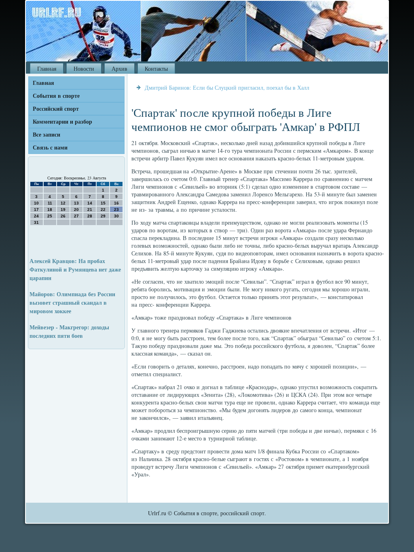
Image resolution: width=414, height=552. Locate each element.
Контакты (156, 68)
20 (76, 209)
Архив (119, 68)
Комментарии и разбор (62, 121)
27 (76, 216)
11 (50, 203)
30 (116, 216)
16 (116, 203)
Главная (46, 68)
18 (49, 209)
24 (36, 216)
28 (89, 216)
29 (103, 216)
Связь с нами (50, 147)
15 (103, 203)
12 (63, 203)
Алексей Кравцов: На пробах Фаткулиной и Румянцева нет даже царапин (75, 269)
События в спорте (56, 95)
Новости (84, 68)
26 (63, 216)
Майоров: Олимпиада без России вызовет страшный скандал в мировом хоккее (72, 302)
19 (63, 209)
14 (89, 203)
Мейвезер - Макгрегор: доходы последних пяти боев (69, 331)
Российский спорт (56, 108)
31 (36, 222)
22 (103, 209)
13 (76, 203)
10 (36, 203)
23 (116, 209)
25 (49, 216)
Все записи (46, 134)
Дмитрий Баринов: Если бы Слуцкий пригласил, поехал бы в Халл (227, 87)
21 (89, 209)
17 (36, 209)
